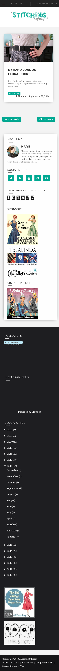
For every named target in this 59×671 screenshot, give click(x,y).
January (11, 536)
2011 (10, 569)
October (11, 482)
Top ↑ (22, 666)
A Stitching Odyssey (28, 659)
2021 (10, 435)
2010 (10, 575)
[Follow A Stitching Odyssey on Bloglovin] (13, 342)
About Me (15, 663)
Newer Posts (11, 119)
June (9, 506)
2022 (10, 429)
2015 (10, 544)
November (13, 476)
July (9, 500)
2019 (10, 447)
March (10, 524)
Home (5, 663)
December (13, 470)
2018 (10, 453)
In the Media (47, 663)
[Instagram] (20, 178)
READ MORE (14, 93)
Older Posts (46, 119)
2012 (10, 563)
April (9, 518)
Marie (26, 146)
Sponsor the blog (9, 666)
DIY (37, 663)
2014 (10, 551)
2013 (10, 556)
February (12, 530)
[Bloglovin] (46, 178)
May (9, 512)
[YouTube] (29, 178)
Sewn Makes (27, 663)
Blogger (36, 411)
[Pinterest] (37, 178)
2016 (10, 466)
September (13, 488)
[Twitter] (11, 178)
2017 (10, 459)
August (11, 494)
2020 (10, 441)
